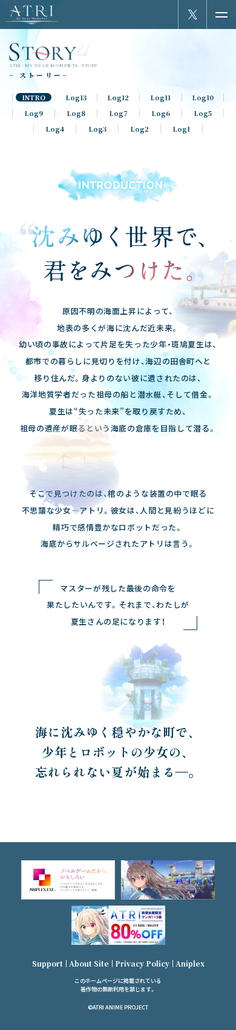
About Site (89, 963)
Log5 (203, 113)
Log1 (181, 128)
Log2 (139, 128)
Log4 (54, 128)
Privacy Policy (142, 963)
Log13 (76, 97)
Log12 (118, 97)
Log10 (203, 97)
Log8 (76, 113)
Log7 (118, 113)
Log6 (160, 113)
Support (47, 963)
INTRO (33, 97)
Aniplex (190, 963)
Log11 (160, 97)
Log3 (97, 128)
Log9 (33, 113)
